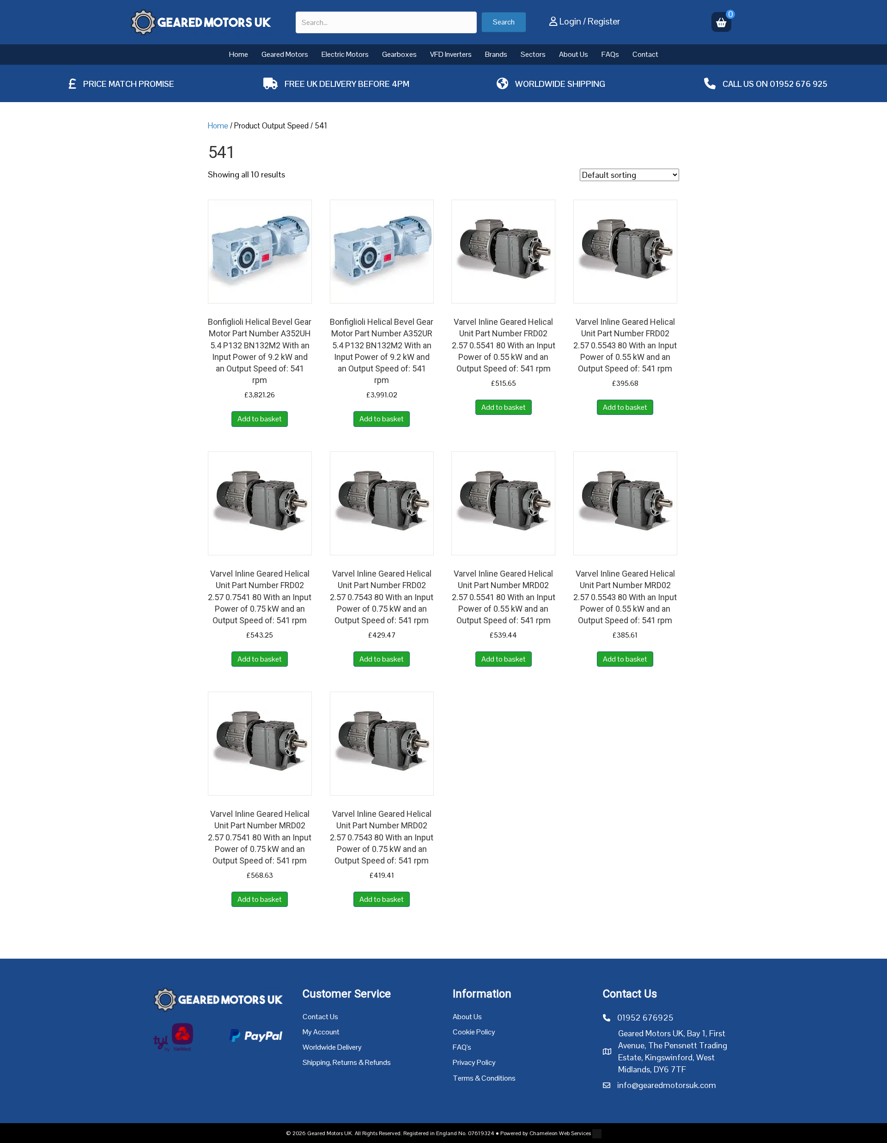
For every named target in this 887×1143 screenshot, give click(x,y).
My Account (321, 1032)
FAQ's (462, 1047)
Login (570, 21)
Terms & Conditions (484, 1078)
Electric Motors (345, 54)
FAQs (610, 54)
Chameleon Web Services (560, 1133)
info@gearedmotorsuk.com (666, 1085)
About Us (573, 54)
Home (238, 54)
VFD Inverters (451, 54)
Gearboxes (399, 54)
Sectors (533, 54)
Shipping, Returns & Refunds (347, 1062)
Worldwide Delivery (332, 1047)
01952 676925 (645, 1017)
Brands (496, 54)
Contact (645, 54)
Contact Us (320, 1016)
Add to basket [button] (259, 419)
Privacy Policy (474, 1062)
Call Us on (746, 84)
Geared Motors (284, 54)
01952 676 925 (798, 84)
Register (604, 21)
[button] (503, 22)
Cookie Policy (474, 1032)
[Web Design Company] (596, 1133)
